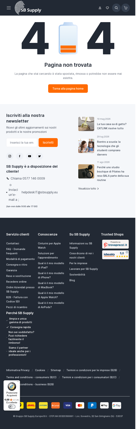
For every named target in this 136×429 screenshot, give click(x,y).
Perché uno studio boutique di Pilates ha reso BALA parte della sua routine (113, 173)
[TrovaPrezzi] (115, 244)
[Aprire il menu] (9, 7)
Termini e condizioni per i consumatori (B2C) (89, 377)
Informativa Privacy (18, 370)
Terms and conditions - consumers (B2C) (31, 377)
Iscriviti (48, 142)
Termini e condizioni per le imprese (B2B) (91, 370)
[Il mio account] (100, 7)
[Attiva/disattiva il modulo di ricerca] (116, 8)
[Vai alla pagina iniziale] (28, 8)
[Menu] (18, 382)
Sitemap (56, 370)
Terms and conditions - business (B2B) (30, 384)
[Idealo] (115, 254)
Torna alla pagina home (68, 88)
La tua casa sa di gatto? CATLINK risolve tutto (111, 126)
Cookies (40, 370)
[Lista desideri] (107, 8)
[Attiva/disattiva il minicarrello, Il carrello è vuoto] (125, 8)
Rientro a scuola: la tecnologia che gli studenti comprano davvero (108, 148)
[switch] (11, 407)
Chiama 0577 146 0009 (28, 178)
